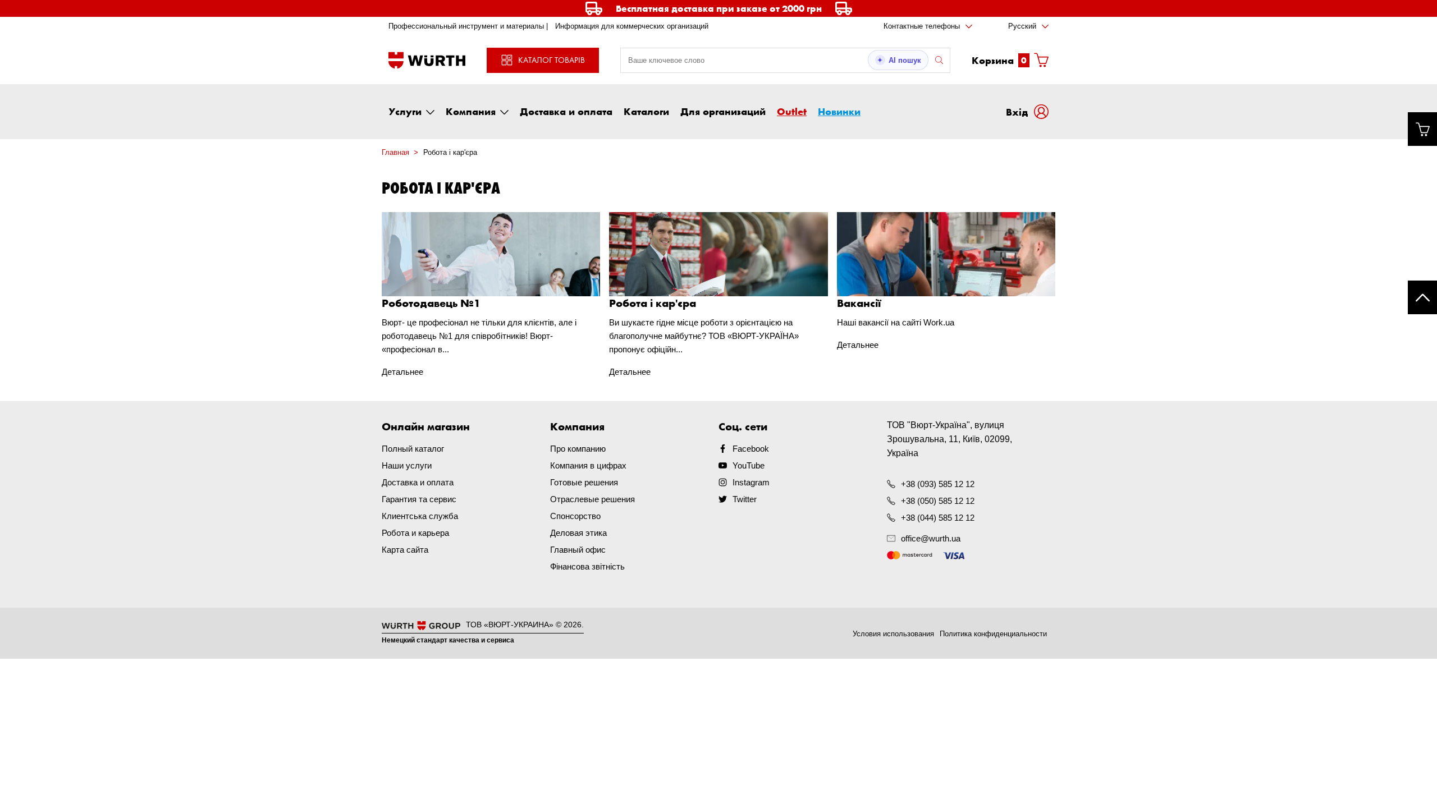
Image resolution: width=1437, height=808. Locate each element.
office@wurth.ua (930, 538)
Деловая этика (578, 533)
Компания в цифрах (588, 465)
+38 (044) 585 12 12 (937, 517)
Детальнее (402, 372)
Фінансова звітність (587, 566)
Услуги (405, 111)
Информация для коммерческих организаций (631, 26)
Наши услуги (407, 465)
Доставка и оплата (566, 111)
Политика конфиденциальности (993, 634)
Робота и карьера (415, 533)
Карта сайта (405, 549)
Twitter (745, 499)
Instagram (751, 482)
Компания (471, 111)
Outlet (792, 111)
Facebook (751, 448)
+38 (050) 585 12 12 (937, 501)
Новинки (839, 111)
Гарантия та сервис (419, 499)
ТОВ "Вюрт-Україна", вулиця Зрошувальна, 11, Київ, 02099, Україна (949, 439)
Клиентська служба (420, 516)
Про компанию (578, 448)
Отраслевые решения (592, 499)
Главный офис (578, 549)
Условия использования (893, 634)
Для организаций (723, 111)
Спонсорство (575, 516)
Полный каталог (413, 448)
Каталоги (646, 111)
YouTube (749, 465)
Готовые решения (584, 482)
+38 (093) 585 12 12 (937, 484)
